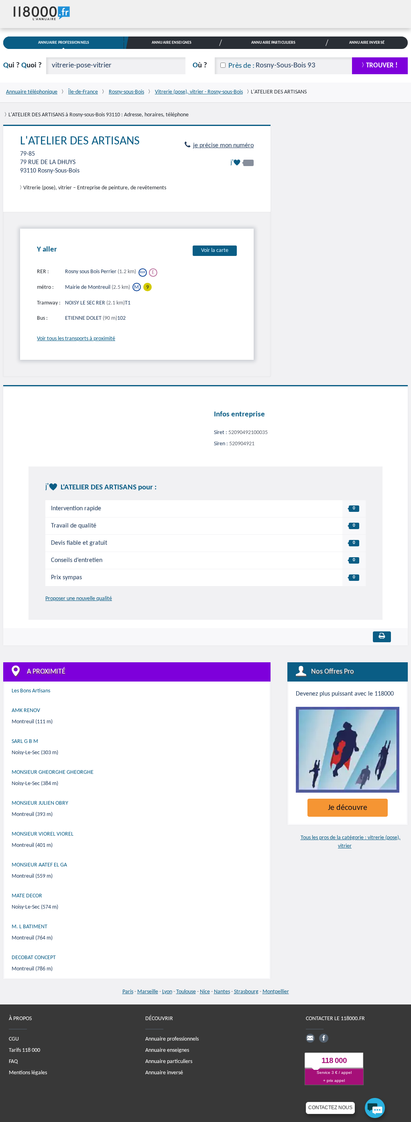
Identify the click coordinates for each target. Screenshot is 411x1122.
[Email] (310, 1038)
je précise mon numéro (223, 145)
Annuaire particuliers (168, 1062)
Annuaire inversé (164, 1073)
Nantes (222, 992)
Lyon (167, 992)
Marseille (147, 992)
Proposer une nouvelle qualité (78, 599)
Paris (127, 992)
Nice (205, 992)
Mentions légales (28, 1073)
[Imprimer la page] (382, 636)
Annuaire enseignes (167, 1050)
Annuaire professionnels (172, 1039)
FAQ (13, 1062)
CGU (14, 1039)
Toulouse (186, 992)
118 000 (334, 1060)
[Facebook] (323, 1038)
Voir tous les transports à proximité (76, 339)
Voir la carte (214, 251)
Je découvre (347, 808)
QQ (22, 65)
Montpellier (275, 992)
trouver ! (382, 65)
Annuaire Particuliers (273, 43)
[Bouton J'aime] (242, 162)
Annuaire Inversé (367, 43)
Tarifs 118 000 (24, 1050)
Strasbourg (246, 992)
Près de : (241, 66)
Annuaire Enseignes (171, 43)
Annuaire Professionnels (63, 43)
